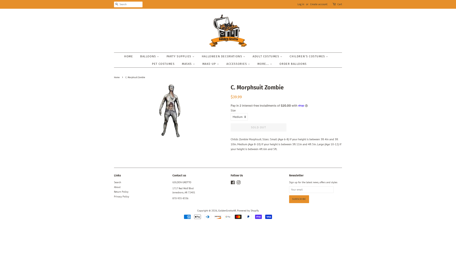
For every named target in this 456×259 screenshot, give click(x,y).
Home (128, 56)
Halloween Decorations (222, 56)
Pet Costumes (163, 64)
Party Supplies (179, 56)
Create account (318, 4)
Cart (339, 4)
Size (233, 110)
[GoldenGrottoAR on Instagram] (238, 183)
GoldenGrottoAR (227, 210)
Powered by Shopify (248, 210)
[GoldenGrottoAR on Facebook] (233, 183)
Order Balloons (293, 64)
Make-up (209, 64)
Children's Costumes (308, 56)
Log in (300, 4)
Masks (187, 64)
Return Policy (121, 191)
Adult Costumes (266, 56)
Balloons (148, 56)
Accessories (237, 64)
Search (117, 182)
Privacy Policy (121, 196)
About (117, 187)
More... (263, 64)
